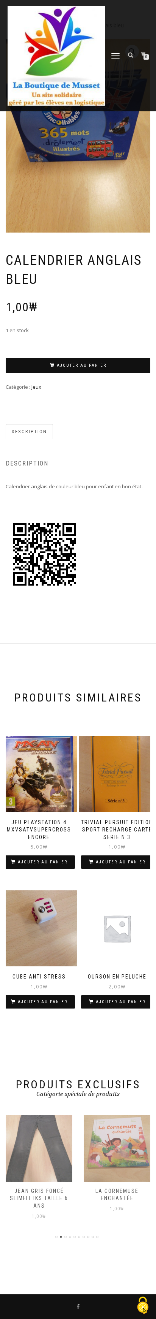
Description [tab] (29, 431)
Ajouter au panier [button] (42, 862)
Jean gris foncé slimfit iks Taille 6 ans (39, 1198)
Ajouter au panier (81, 365)
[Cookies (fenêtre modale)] (142, 1306)
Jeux (36, 386)
